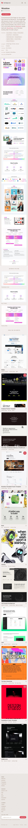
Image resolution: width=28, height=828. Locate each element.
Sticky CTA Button (10, 41)
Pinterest (3, 809)
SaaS (17, 371)
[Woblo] (14, 351)
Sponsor (3, 799)
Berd (2, 525)
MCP (2, 796)
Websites (3, 778)
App (2, 527)
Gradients (8, 45)
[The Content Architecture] (14, 585)
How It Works (9, 32)
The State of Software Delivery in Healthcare (13, 447)
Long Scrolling (17, 38)
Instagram (3, 806)
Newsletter (3, 797)
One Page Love (7, 2)
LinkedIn (3, 808)
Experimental (6, 527)
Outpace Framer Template (8, 409)
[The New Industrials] (14, 663)
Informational (4, 449)
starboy (3, 564)
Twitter (2, 804)
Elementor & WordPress (11, 52)
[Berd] (14, 507)
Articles (3, 785)
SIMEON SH (4, 759)
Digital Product (4, 371)
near (2, 642)
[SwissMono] (14, 702)
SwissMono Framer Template (9, 720)
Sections (3, 780)
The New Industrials (6, 681)
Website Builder (19, 605)
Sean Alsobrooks (6, 10)
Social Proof (9, 34)
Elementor (19, 26)
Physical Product (11, 566)
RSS (2, 811)
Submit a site (4, 790)
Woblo (3, 370)
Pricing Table (20, 32)
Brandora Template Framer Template (11, 486)
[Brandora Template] (14, 468)
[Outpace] (14, 390)
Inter (7, 48)
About (25, 824)
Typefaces (3, 783)
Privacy (21, 824)
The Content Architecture (8, 603)
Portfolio (13, 43)
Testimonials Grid (10, 36)
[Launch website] (26, 370)
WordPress (10, 28)
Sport (13, 410)
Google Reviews (18, 36)
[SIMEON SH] (14, 741)
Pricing (15, 32)
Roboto (9, 48)
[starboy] (14, 546)
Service (17, 43)
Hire (2, 792)
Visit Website (5, 14)
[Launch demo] (26, 409)
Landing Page (8, 43)
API (2, 794)
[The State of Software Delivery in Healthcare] (14, 429)
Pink (7, 50)
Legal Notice (16, 824)
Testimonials (15, 34)
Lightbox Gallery (10, 38)
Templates (3, 782)
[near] (14, 624)
